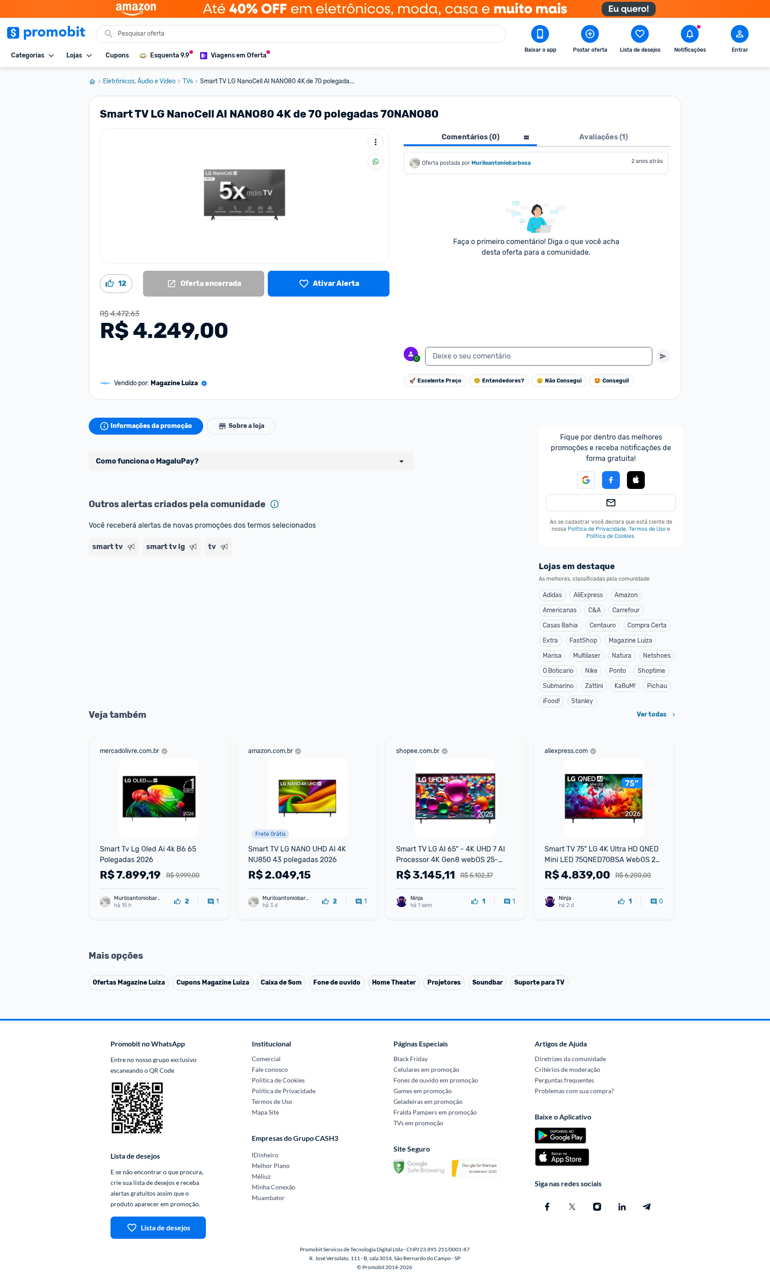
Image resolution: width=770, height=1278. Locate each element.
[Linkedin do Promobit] (622, 1206)
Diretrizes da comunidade (570, 1058)
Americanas (560, 610)
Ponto (617, 671)
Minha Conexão (273, 1187)
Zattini (594, 686)
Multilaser (586, 655)
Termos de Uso (647, 529)
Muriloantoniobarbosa (501, 163)
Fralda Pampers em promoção (435, 1112)
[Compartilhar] (376, 162)
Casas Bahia (560, 625)
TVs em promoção (418, 1123)
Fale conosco (270, 1069)
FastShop (583, 640)
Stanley (582, 701)
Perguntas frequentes (564, 1080)
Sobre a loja (246, 426)
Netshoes (657, 655)
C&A (594, 610)
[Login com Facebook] (611, 480)
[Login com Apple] (636, 480)
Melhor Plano (271, 1165)
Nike (591, 671)
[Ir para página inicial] (96, 81)
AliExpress (588, 595)
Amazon (626, 595)
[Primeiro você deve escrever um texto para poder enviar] (663, 356)
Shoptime (651, 671)
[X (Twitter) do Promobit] (572, 1206)
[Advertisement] (260, 594)
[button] (581, 480)
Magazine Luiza (630, 640)
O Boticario (558, 671)
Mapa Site (265, 1112)
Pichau (657, 686)
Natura (621, 655)
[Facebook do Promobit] (547, 1206)
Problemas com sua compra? (574, 1091)
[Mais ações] (376, 142)
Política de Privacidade (597, 529)
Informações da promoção (151, 426)
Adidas (552, 595)
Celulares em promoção (426, 1069)
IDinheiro (265, 1155)
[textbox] (539, 356)
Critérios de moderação (567, 1069)
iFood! (551, 701)
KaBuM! (624, 686)
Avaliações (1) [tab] (603, 137)
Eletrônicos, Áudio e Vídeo (139, 81)
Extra (550, 640)
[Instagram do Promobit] (597, 1206)
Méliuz (261, 1176)
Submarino (558, 686)
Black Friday (410, 1058)
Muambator (268, 1197)
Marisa (552, 655)
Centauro (603, 625)
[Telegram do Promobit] (647, 1206)
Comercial (266, 1058)
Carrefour (625, 610)
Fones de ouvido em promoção (435, 1080)
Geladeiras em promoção (428, 1101)
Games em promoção (422, 1091)
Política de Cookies (610, 536)
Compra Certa (647, 625)
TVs (188, 81)
